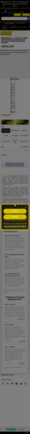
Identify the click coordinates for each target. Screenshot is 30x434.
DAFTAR (15, 217)
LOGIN (15, 211)
